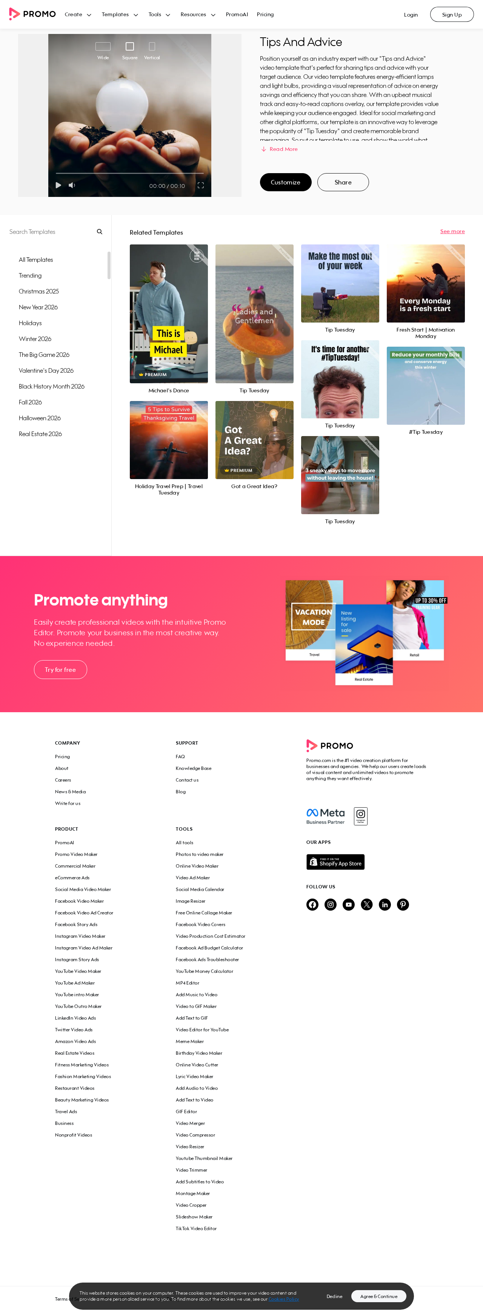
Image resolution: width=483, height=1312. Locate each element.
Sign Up (452, 14)
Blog (181, 791)
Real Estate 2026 (40, 434)
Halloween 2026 (40, 418)
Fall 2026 (30, 402)
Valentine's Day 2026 (46, 370)
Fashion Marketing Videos (83, 1076)
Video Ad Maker (193, 877)
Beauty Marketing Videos (82, 1100)
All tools (185, 842)
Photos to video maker (200, 854)
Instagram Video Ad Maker (83, 948)
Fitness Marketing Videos (82, 1065)
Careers (63, 780)
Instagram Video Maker (80, 936)
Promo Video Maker (76, 854)
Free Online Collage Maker (204, 913)
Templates (115, 14)
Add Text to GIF (192, 1018)
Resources (193, 14)
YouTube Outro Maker (78, 1006)
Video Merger (190, 1123)
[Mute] (73, 185)
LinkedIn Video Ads (75, 1018)
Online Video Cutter (197, 1065)
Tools (155, 14)
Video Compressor (195, 1135)
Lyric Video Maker (195, 1076)
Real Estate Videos (74, 1053)
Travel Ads (66, 1111)
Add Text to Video (195, 1100)
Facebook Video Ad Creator (84, 913)
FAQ (180, 756)
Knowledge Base (193, 768)
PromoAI (237, 14)
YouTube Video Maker (78, 971)
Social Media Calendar (200, 889)
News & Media (70, 791)
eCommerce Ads (72, 877)
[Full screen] (201, 185)
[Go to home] (37, 15)
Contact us (187, 780)
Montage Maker (193, 1193)
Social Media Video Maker (83, 889)
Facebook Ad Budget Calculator (209, 948)
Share (343, 182)
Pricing (265, 14)
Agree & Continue (378, 1296)
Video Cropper (191, 1205)
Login (411, 14)
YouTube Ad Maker (75, 983)
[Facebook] (325, 816)
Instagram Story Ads (77, 959)
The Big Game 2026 (44, 354)
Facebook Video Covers (201, 924)
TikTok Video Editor (196, 1228)
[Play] (58, 185)
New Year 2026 (38, 307)
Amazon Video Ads (75, 1041)
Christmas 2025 (39, 291)
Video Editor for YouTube (202, 1029)
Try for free (60, 669)
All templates (36, 259)
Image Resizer (191, 901)
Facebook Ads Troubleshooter (207, 959)
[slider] (56, 173)
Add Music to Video (196, 994)
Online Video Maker (197, 866)
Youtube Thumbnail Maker (204, 1158)
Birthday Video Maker (199, 1053)
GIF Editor (186, 1111)
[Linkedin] (385, 905)
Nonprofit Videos (73, 1135)
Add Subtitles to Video (200, 1181)
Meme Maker (190, 1041)
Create (73, 14)
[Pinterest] (403, 905)
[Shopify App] (367, 862)
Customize (285, 182)
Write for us (67, 803)
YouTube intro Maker (77, 994)
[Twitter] (367, 905)
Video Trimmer (192, 1170)
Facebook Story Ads (76, 924)
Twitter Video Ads (74, 1029)
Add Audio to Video (197, 1088)
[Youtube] (349, 905)
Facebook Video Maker (79, 901)
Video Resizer (190, 1146)
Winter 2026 (35, 339)
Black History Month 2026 (52, 386)
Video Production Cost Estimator (211, 936)
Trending (30, 275)
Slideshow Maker (194, 1217)
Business (64, 1123)
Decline (335, 1296)
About (62, 768)
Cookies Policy (284, 1299)
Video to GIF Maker (196, 1006)
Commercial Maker (75, 866)
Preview (168, 306)
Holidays (30, 323)
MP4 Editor (187, 983)
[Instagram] (361, 816)
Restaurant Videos (75, 1088)
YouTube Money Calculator (204, 971)
